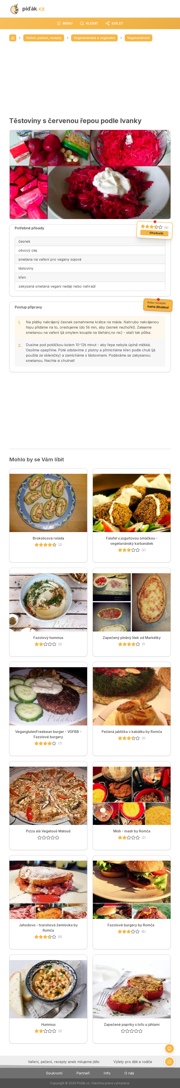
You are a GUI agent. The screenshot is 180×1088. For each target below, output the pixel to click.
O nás (129, 1073)
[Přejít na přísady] (169, 1048)
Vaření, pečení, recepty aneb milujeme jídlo (63, 1062)
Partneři (83, 1073)
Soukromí (54, 1073)
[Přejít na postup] (169, 1061)
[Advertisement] (90, 79)
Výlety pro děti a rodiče (132, 1062)
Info (107, 1073)
